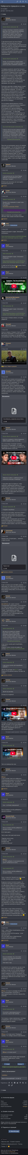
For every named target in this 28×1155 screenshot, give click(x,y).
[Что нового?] (23, 2)
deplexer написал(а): (8, 199)
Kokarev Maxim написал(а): (9, 27)
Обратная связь (5, 1141)
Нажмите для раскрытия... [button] (14, 139)
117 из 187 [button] (13, 1064)
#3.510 (25, 1046)
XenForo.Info (12, 1151)
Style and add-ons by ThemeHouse (9, 1150)
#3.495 (25, 601)
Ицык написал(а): (7, 824)
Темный (4, 1139)
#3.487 (25, 303)
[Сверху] (7, 1146)
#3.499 (25, 705)
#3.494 (25, 582)
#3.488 (25, 330)
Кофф (3, 10)
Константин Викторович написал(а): (12, 126)
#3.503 (25, 822)
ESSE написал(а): (7, 253)
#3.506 (25, 951)
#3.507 (25, 988)
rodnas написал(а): (7, 662)
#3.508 (25, 1006)
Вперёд (20, 1064)
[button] (2, 1)
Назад (7, 1064)
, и (10, 366)
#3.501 (25, 774)
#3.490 (25, 377)
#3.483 (25, 196)
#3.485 (25, 250)
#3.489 (25, 349)
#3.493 (25, 536)
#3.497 (25, 659)
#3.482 (25, 170)
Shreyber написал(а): (8, 506)
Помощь (20, 1144)
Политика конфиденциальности (9, 1144)
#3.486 (25, 277)
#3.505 (25, 928)
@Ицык (3, 777)
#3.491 (25, 433)
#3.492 (25, 503)
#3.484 (25, 229)
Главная (3, 1146)
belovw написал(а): (7, 628)
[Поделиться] (21, 24)
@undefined (4, 604)
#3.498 (25, 685)
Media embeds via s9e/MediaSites (9, 1153)
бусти (16, 669)
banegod (25, 1106)
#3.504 (25, 853)
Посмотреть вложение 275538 (11, 206)
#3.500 (25, 742)
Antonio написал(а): (8, 173)
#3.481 (25, 24)
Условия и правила (15, 1141)
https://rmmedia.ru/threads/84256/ (15, 648)
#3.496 (25, 625)
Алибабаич (4, 1075)
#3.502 (25, 799)
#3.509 (25, 1032)
